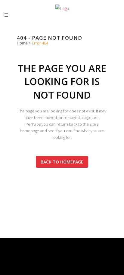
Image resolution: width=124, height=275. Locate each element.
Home (22, 43)
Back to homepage (62, 162)
